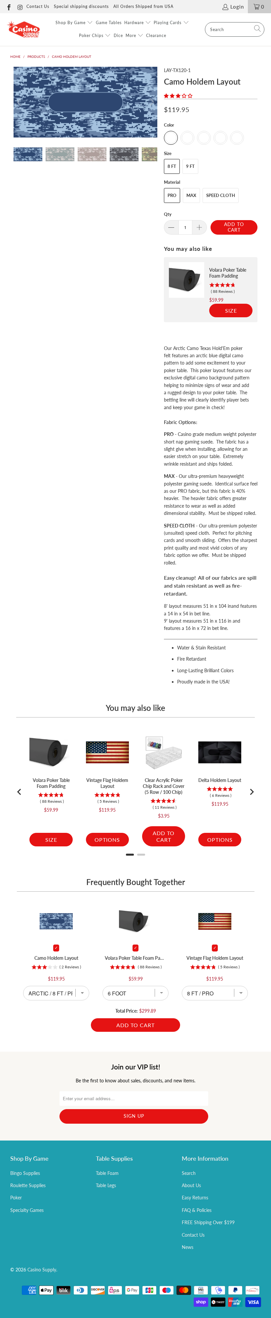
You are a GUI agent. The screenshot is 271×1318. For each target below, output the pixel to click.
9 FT (190, 166)
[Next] (151, 102)
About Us (191, 1185)
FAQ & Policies (197, 1210)
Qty (168, 214)
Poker (16, 1197)
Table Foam (107, 1173)
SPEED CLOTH (220, 195)
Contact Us (37, 6)
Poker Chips (92, 35)
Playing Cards (168, 22)
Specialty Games (27, 1210)
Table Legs (106, 1185)
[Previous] (19, 102)
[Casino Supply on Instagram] (20, 7)
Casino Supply (41, 1269)
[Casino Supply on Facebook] (8, 7)
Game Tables (109, 22)
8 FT (172, 166)
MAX (191, 195)
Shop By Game (71, 22)
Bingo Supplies (25, 1173)
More (131, 35)
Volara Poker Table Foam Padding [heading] (227, 273)
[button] (178, 95)
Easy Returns (195, 1197)
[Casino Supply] (23, 29)
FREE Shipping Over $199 (208, 1222)
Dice (118, 35)
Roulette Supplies (28, 1185)
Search (189, 1173)
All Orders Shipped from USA (143, 6)
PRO (172, 195)
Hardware (134, 22)
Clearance (156, 35)
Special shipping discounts (81, 6)
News (187, 1247)
